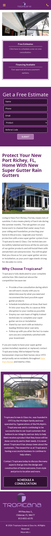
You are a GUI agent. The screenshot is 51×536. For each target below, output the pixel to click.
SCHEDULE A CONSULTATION (25, 481)
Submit (25, 136)
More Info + (25, 532)
